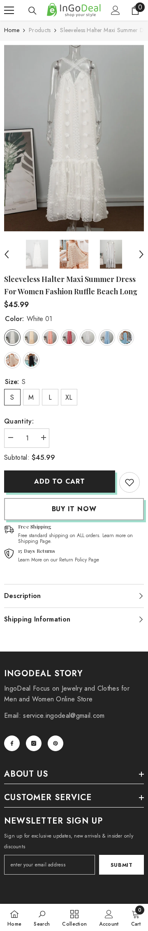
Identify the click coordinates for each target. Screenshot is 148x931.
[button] (6, 254)
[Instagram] (34, 743)
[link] (129, 482)
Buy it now (74, 509)
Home (11, 30)
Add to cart (59, 481)
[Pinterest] (55, 743)
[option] (74, 138)
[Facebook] (12, 743)
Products (40, 30)
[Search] (32, 11)
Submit (122, 865)
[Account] (115, 10)
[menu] (9, 10)
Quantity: (19, 421)
